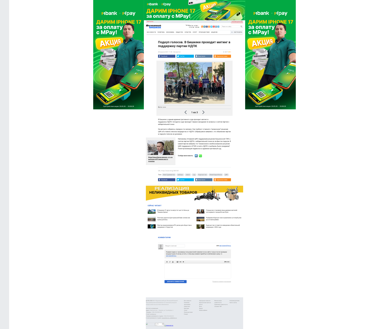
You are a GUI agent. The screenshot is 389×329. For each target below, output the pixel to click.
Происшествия (204, 32)
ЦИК (226, 174)
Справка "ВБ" (218, 306)
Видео (201, 308)
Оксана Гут (177, 52)
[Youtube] (214, 27)
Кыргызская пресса (205, 302)
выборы (180, 174)
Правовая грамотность (221, 304)
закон (188, 174)
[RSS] (202, 27)
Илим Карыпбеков (216, 174)
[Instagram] (216, 27)
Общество (179, 32)
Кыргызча (150, 21)
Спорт (195, 32)
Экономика (170, 32)
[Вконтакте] (204, 27)
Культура (188, 32)
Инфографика (203, 310)
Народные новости (204, 300)
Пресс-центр (233, 302)
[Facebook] (207, 27)
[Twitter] (211, 27)
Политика (161, 32)
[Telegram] (218, 27)
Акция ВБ (214, 32)
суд (194, 174)
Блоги (201, 304)
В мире (186, 314)
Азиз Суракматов (169, 174)
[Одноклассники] (209, 27)
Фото (200, 306)
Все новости (151, 32)
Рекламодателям (237, 21)
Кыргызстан (202, 174)
